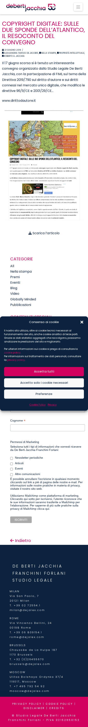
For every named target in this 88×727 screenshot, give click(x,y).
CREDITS (56, 708)
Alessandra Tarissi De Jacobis (21, 53)
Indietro (22, 540)
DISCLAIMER (34, 708)
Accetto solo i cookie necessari (44, 382)
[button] (82, 322)
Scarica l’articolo (46, 233)
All (12, 266)
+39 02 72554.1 (27, 605)
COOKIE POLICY (59, 704)
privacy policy (16, 360)
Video (14, 293)
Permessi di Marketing (24, 442)
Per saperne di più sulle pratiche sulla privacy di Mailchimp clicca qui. (44, 507)
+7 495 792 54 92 (29, 686)
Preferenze (44, 394)
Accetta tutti (44, 371)
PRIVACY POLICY (27, 704)
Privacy (52, 404)
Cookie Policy (37, 404)
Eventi (15, 282)
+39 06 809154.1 (28, 632)
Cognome (17, 421)
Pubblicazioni (20, 304)
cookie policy (12, 352)
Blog (13, 288)
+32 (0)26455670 (29, 659)
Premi (15, 277)
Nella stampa (48, 53)
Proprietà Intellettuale (71, 53)
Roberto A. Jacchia (14, 56)
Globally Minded (23, 299)
